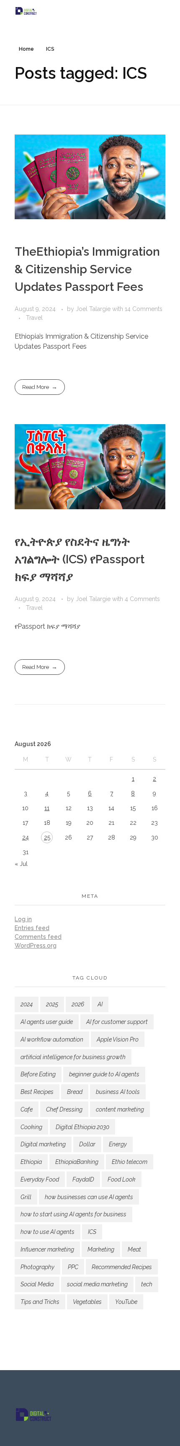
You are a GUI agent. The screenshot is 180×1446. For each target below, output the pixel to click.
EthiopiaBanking (76, 1161)
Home (26, 49)
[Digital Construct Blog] (90, 10)
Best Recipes (37, 1091)
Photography (37, 1267)
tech (146, 1284)
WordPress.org (36, 945)
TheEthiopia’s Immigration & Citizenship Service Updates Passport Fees (87, 269)
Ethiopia (31, 1161)
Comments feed (38, 936)
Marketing (100, 1249)
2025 (52, 1004)
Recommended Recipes (122, 1267)
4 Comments (142, 599)
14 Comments (143, 309)
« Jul (21, 863)
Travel (34, 317)
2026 (78, 1004)
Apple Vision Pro (118, 1039)
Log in (23, 919)
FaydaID (83, 1179)
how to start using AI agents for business (73, 1214)
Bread (74, 1091)
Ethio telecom (129, 1161)
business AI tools (118, 1091)
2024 (27, 1004)
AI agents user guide (47, 1021)
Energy (118, 1144)
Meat (134, 1249)
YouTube (126, 1301)
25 (47, 837)
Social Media (37, 1284)
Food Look (122, 1179)
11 (46, 808)
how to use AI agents (48, 1231)
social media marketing (97, 1284)
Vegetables (87, 1301)
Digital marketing (43, 1144)
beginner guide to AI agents (104, 1074)
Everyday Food (40, 1179)
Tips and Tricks (40, 1301)
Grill (26, 1197)
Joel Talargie (94, 309)
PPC (73, 1267)
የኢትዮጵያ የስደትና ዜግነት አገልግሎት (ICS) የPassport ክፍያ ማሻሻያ (79, 559)
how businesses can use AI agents (89, 1197)
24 (25, 837)
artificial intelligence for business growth (73, 1057)
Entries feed (32, 928)
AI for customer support (117, 1021)
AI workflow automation (52, 1039)
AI (100, 1004)
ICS (92, 1231)
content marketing (120, 1109)
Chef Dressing (64, 1109)
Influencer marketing (47, 1249)
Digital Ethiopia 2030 (82, 1127)
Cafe (27, 1109)
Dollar (87, 1144)
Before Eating (38, 1074)
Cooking (31, 1127)
